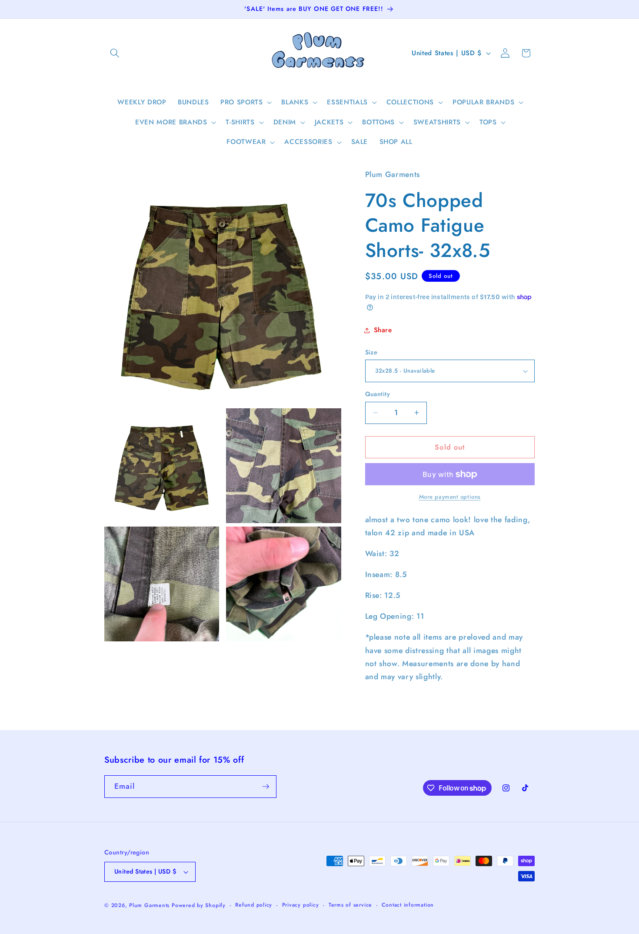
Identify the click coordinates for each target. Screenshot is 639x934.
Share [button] (383, 330)
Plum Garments (149, 905)
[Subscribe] (265, 786)
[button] (114, 53)
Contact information (408, 905)
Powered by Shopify (199, 905)
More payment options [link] (450, 497)
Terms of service (350, 905)
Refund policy (253, 905)
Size (371, 352)
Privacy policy (300, 905)
